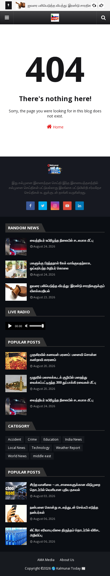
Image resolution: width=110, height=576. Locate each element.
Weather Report (68, 447)
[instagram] (55, 205)
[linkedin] (79, 205)
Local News (16, 447)
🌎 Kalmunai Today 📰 (68, 568)
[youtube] (67, 205)
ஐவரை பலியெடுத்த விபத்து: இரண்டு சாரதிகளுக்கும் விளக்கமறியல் (67, 288)
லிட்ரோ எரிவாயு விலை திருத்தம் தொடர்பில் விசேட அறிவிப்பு (65, 533)
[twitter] (42, 205)
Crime (32, 439)
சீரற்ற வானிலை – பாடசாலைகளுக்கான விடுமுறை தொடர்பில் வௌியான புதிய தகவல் (65, 487)
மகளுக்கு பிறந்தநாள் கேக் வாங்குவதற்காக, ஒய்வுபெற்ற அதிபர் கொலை (60, 266)
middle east (42, 456)
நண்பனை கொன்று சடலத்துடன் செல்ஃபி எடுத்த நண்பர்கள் (64, 510)
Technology (40, 447)
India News (73, 439)
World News (17, 456)
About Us (67, 560)
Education (51, 439)
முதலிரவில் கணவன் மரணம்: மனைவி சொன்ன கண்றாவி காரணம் (63, 357)
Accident (14, 439)
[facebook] (30, 205)
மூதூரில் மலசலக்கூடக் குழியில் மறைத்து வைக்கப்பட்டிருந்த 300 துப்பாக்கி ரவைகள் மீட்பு (63, 380)
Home (58, 126)
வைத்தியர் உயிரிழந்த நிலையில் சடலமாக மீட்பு (61, 240)
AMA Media (45, 560)
